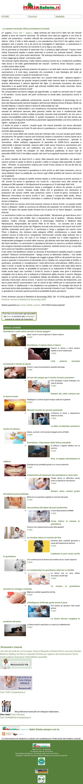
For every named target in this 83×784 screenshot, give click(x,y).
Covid (22, 305)
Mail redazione (63, 753)
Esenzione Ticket (23, 656)
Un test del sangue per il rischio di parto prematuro (50, 377)
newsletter (29, 316)
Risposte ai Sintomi (49, 650)
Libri (57, 653)
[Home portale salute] (41, 12)
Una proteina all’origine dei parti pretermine (47, 507)
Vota (13, 714)
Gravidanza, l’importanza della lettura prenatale (49, 442)
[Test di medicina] (16, 689)
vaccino (36, 305)
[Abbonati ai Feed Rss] (7, 735)
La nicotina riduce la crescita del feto (44, 537)
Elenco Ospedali (27, 653)
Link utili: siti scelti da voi (11, 650)
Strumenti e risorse (11, 647)
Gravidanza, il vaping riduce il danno (44, 345)
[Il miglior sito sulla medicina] (19, 735)
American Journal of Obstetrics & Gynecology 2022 (24, 299)
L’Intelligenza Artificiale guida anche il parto (47, 602)
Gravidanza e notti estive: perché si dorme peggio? (26, 331)
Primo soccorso (66, 650)
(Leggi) (29, 337)
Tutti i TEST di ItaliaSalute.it (12, 692)
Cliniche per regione (45, 653)
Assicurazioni (65, 653)
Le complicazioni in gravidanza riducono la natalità (50, 570)
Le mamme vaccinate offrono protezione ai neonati (26, 28)
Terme (75, 653)
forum (9, 316)
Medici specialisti (39, 656)
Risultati (20, 714)
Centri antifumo (7, 656)
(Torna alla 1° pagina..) (23, 32)
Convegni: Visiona (31, 650)
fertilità (29, 305)
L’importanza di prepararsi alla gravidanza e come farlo (52, 475)
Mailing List (14, 653)
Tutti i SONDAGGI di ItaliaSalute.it (15, 717)
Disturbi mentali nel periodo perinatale (44, 410)
